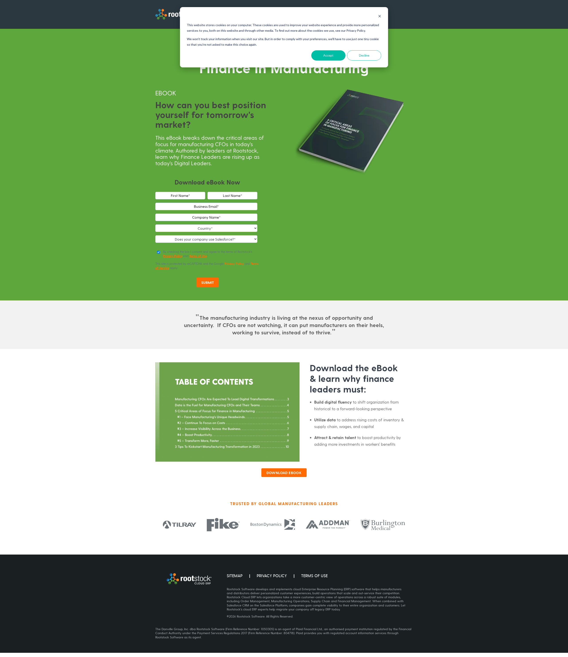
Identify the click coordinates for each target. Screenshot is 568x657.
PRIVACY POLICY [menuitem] (272, 576)
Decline (364, 55)
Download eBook (284, 473)
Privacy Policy (172, 255)
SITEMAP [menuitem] (235, 576)
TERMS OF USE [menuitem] (314, 576)
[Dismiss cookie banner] (379, 17)
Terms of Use (198, 255)
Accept (328, 55)
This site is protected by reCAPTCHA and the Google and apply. (206, 265)
